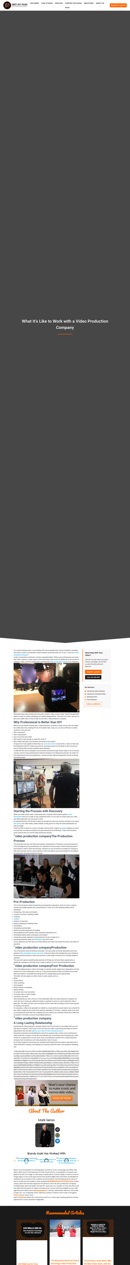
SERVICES (59, 3)
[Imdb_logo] (57, 1135)
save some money (49, 744)
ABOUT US (100, 3)
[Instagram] (57, 1129)
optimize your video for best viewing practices (47, 1031)
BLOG (67, 7)
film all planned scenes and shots (32, 953)
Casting (16, 919)
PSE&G (16, 1195)
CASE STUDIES (47, 3)
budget (63, 828)
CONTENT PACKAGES (73, 3)
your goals (17, 823)
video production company (59, 662)
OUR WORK (34, 3)
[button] (15, 1160)
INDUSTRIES (89, 3)
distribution (38, 939)
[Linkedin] (57, 1141)
